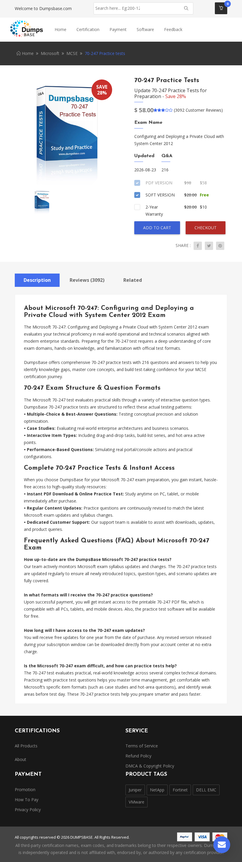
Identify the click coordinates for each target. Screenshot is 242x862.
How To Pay (26, 799)
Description (37, 280)
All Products (26, 746)
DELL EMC (206, 790)
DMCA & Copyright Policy (149, 766)
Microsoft (50, 53)
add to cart (157, 227)
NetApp (157, 790)
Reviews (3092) (87, 280)
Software (145, 29)
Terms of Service (141, 746)
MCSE (72, 53)
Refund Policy (138, 756)
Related (132, 280)
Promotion (25, 789)
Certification (87, 29)
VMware (136, 802)
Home (60, 29)
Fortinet (180, 790)
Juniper (135, 790)
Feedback (173, 29)
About (20, 759)
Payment (118, 29)
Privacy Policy (28, 809)
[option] (66, 132)
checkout (205, 227)
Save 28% (175, 96)
